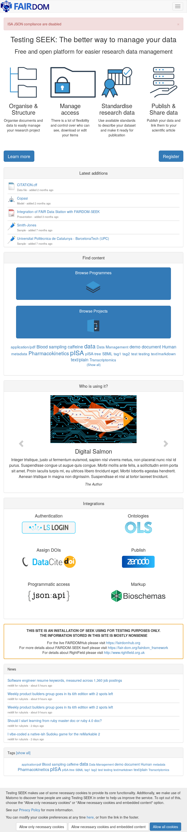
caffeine (75, 346)
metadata (19, 353)
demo (135, 346)
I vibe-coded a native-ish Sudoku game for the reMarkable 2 (54, 733)
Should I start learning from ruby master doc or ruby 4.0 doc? (55, 720)
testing (144, 353)
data (89, 346)
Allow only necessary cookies (41, 826)
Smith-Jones (26, 225)
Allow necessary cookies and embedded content (108, 826)
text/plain (79, 359)
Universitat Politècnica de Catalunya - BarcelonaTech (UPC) (63, 238)
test (134, 353)
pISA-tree (93, 353)
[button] (93, 283)
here (90, 817)
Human (169, 346)
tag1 (117, 353)
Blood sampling (51, 346)
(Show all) (94, 364)
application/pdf (23, 346)
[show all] (23, 752)
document (151, 346)
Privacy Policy (29, 809)
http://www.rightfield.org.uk (124, 652)
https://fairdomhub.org (123, 642)
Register (171, 156)
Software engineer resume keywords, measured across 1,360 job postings (65, 680)
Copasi (22, 198)
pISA (77, 352)
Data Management (112, 346)
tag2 (126, 353)
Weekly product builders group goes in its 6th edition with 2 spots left (60, 693)
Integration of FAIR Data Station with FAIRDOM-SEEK (58, 211)
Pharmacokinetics (48, 353)
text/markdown (163, 353)
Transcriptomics (103, 359)
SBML (107, 353)
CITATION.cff (27, 184)
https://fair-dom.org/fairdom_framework (138, 647)
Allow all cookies (165, 826)
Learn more (19, 156)
